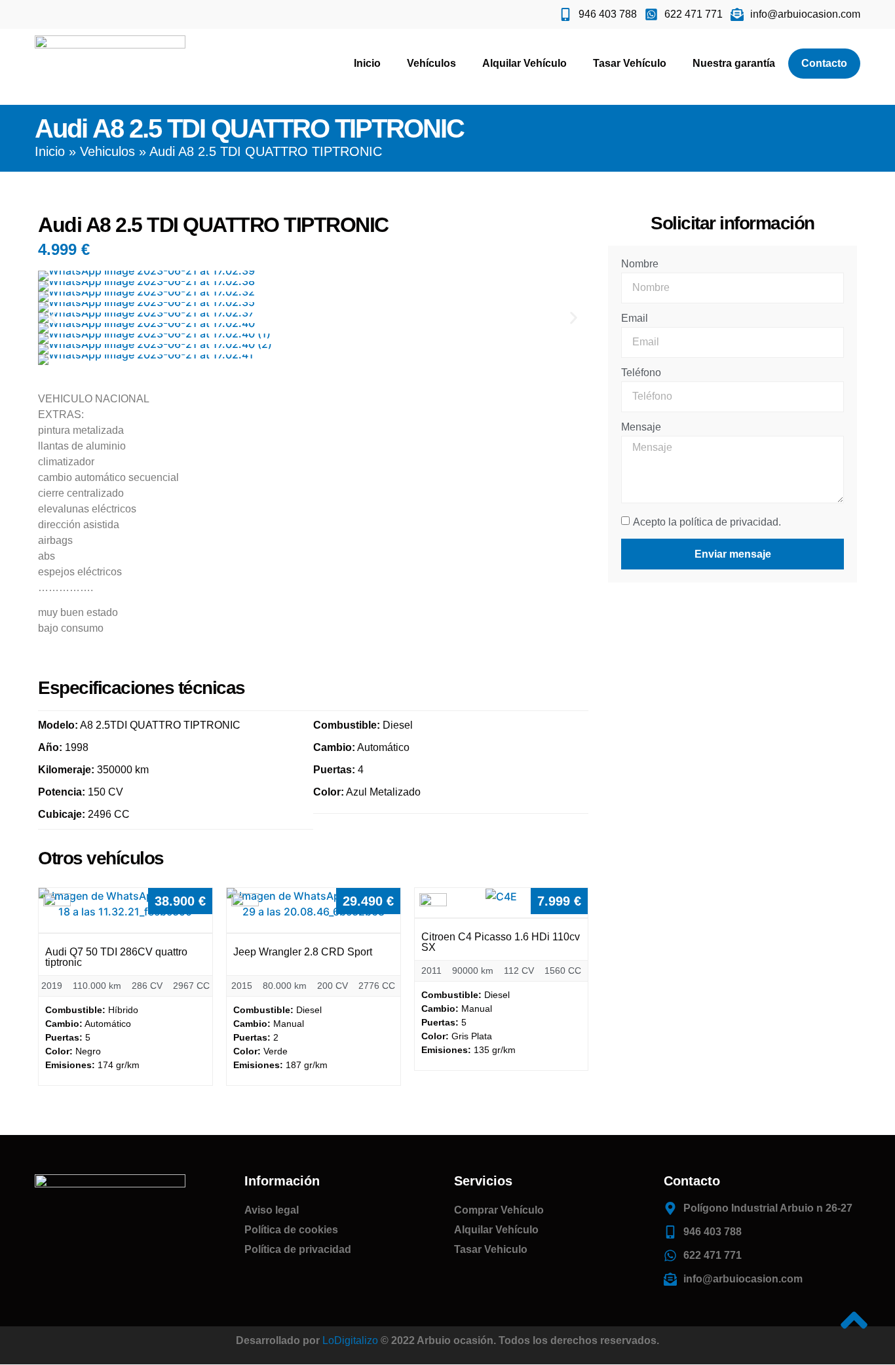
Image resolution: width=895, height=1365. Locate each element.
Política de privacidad (297, 1249)
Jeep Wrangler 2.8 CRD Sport (302, 951)
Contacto (824, 63)
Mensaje (641, 427)
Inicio (367, 63)
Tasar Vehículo (629, 63)
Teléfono (641, 373)
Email (634, 318)
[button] (53, 317)
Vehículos (431, 63)
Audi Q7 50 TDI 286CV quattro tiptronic (116, 957)
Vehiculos (107, 151)
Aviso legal (271, 1210)
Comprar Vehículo (499, 1210)
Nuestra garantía (734, 63)
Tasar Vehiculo (490, 1249)
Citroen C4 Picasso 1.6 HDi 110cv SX (500, 942)
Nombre (639, 264)
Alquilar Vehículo (524, 63)
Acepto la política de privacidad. (707, 522)
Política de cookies (291, 1229)
